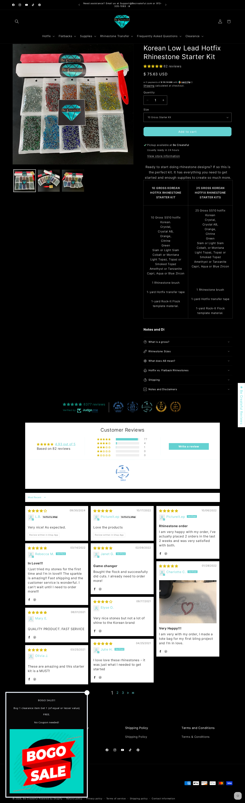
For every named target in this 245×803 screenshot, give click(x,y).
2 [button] (117, 693)
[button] (16, 21)
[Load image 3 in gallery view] (73, 181)
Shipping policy (139, 798)
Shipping (149, 85)
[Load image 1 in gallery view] (25, 181)
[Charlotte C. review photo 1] (188, 601)
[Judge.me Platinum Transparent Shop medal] (147, 407)
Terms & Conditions (196, 736)
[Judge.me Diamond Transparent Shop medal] (122, 472)
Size (146, 109)
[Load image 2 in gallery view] (49, 181)
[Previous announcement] (79, 5)
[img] (37, 511)
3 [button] (123, 693)
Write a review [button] (188, 446)
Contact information (163, 798)
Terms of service (116, 798)
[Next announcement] (166, 5)
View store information (163, 156)
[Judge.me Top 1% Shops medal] (161, 407)
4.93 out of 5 (65, 444)
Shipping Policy (136, 736)
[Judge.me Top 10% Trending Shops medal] (175, 407)
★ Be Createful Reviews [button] (242, 405)
